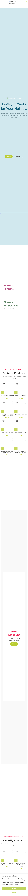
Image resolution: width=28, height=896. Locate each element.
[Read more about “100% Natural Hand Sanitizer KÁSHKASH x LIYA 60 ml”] (16, 448)
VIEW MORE (18, 156)
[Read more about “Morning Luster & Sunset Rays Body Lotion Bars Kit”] (2, 411)
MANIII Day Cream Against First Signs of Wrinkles (20, 865)
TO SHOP (8, 156)
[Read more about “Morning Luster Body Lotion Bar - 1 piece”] (2, 429)
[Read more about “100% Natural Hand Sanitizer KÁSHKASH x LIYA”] (2, 448)
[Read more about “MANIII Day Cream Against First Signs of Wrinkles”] (16, 392)
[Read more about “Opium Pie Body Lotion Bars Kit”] (16, 411)
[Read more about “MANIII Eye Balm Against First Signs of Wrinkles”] (2, 392)
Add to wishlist (11, 383)
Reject (14, 892)
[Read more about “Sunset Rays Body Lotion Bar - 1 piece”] (16, 429)
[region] (14, 884)
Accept (14, 888)
